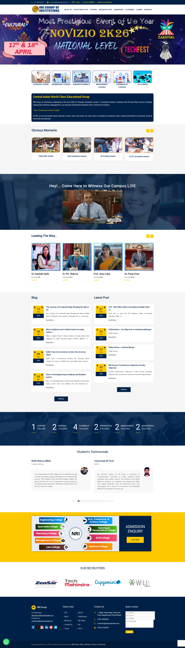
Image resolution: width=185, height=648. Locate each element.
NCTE (80, 628)
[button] (3, 39)
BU (79, 625)
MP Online (81, 621)
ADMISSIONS (118, 10)
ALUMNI (139, 10)
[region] (92, 39)
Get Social (101, 644)
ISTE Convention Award (77, 156)
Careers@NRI (88, 2)
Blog (81, 644)
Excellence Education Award (139, 156)
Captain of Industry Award (108, 156)
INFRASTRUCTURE (105, 10)
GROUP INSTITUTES (81, 10)
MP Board (67, 621)
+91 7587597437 (39, 2)
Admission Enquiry (104, 2)
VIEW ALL (61, 399)
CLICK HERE (135, 540)
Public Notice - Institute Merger (121, 347)
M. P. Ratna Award (46, 156)
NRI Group (75, 644)
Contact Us (68, 625)
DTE (65, 613)
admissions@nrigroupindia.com (42, 615)
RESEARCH (148, 10)
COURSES (93, 10)
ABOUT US (68, 10)
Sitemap (87, 644)
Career (66, 628)
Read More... (50, 320)
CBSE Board (82, 617)
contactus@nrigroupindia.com (59, 2)
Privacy (94, 644)
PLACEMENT (129, 10)
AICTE (80, 613)
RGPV (66, 617)
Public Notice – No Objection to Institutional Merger (130, 329)
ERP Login (76, 2)
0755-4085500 (103, 619)
